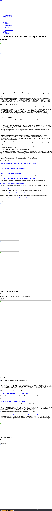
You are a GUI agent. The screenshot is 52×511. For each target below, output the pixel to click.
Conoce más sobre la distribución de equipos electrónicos (14, 393)
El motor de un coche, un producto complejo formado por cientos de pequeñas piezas (22, 414)
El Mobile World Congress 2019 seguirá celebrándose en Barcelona (17, 178)
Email (1, 298)
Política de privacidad (8, 510)
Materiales (7, 23)
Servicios (4, 21)
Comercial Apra (38, 404)
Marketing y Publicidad (9, 18)
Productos (5, 22)
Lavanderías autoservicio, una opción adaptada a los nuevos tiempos (18, 163)
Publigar (36, 113)
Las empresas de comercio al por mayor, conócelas (13, 401)
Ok (2, 510)
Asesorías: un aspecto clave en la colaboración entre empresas (16, 188)
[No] (13, 510)
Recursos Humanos (9, 20)
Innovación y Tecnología (7, 16)
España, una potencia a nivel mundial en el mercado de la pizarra (17, 197)
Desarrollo (7, 17)
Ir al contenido (3, 0)
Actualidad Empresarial (7, 15)
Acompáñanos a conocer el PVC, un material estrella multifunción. (17, 383)
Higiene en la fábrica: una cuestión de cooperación (13, 192)
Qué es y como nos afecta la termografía (10, 173)
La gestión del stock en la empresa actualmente (12, 183)
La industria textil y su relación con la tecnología (12, 168)
